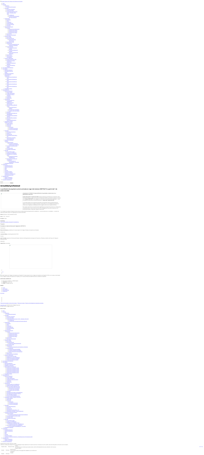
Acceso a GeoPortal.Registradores (11, 119)
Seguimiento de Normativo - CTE (13, 410)
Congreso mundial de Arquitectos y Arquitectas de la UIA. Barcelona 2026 (10, 174)
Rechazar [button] (7, 450)
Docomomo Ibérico (8, 171)
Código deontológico (11, 93)
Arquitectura (5, 164)
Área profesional (6, 89)
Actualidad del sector (9, 165)
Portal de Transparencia (7, 179)
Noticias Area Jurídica (13, 32)
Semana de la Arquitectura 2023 (13, 370)
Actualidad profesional (9, 163)
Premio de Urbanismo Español (12, 359)
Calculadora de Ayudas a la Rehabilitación (12, 114)
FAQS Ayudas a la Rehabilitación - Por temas (14, 161)
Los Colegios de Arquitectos (8, 67)
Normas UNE (9, 134)
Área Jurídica (9, 37)
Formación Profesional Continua (11, 412)
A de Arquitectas (10, 46)
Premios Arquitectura (9, 166)
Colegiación (9, 96)
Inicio (4, 3)
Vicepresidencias (10, 23)
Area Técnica (9, 54)
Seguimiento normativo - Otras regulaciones (11, 138)
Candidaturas (11, 15)
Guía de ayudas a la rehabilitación (10, 101)
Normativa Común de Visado (10, 364)
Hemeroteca (9, 33)
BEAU (6, 168)
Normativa (7, 130)
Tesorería (8, 25)
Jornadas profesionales (11, 149)
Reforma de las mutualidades (10, 56)
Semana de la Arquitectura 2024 (13, 369)
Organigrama (7, 18)
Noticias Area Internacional (14, 29)
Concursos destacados (13, 129)
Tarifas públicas (10, 123)
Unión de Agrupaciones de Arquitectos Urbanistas (14, 45)
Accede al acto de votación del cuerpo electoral (14, 17)
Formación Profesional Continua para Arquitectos (14, 144)
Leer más (201, 446)
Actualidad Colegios (8, 88)
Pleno (8, 21)
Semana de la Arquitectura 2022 (13, 371)
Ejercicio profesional (8, 91)
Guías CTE (9, 133)
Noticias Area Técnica (13, 31)
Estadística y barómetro (9, 73)
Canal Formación (10, 142)
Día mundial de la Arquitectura (8, 75)
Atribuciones (9, 98)
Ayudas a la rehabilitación (11, 152)
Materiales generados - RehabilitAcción (13, 157)
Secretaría (7, 8)
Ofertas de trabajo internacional (12, 40)
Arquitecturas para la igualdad (14, 349)
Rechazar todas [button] (11, 446)
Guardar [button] (11, 452)
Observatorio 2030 (10, 42)
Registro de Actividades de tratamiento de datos (34, 303)
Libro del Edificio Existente (12, 117)
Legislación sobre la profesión (12, 379)
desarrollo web (3, 305)
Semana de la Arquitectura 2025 (13, 368)
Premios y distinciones (9, 58)
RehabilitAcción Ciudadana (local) (13, 422)
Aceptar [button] (2, 450)
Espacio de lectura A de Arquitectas (15, 351)
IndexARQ (9, 112)
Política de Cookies (21, 303)
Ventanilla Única (5, 176)
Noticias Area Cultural (13, 30)
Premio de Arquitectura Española (13, 358)
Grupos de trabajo (10, 10)
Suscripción (11, 127)
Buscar (1, 181)
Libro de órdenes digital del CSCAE (13, 386)
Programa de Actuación (11, 7)
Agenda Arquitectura (8, 70)
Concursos (9, 126)
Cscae (4, 287)
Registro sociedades (8, 178)
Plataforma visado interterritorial (10, 103)
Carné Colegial (9, 92)
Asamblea (9, 19)
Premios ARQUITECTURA (11, 59)
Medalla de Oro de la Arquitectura (11, 61)
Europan (6, 170)
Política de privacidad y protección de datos (8, 303)
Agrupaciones (9, 43)
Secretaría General (10, 24)
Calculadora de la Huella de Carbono (14, 393)
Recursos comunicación (11, 35)
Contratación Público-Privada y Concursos (9, 122)
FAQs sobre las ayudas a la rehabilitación (14, 425)
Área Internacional (10, 38)
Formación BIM (10, 148)
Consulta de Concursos (13, 128)
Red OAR (6, 150)
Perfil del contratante (11, 9)
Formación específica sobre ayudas (13, 415)
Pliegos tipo (9, 124)
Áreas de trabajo (8, 36)
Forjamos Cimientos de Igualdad (15, 350)
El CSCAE (4, 4)
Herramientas (7, 99)
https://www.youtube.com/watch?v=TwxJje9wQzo (9, 222)
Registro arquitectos (8, 177)
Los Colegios (5, 68)
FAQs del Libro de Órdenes (14, 109)
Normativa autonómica (11, 131)
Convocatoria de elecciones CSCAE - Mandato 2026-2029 (12, 13)
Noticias (8, 28)
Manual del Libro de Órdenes (14, 387)
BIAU (6, 169)
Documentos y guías (11, 151)
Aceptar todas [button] (4, 446)
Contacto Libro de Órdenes (14, 110)
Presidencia (7, 5)
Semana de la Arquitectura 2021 (13, 372)
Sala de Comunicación (9, 26)
